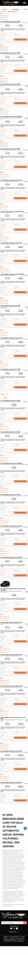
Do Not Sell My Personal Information (13, 938)
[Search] (25, 922)
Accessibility (15, 936)
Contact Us (6, 936)
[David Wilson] (11, 3)
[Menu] (24, 3)
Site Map (11, 938)
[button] (25, 828)
